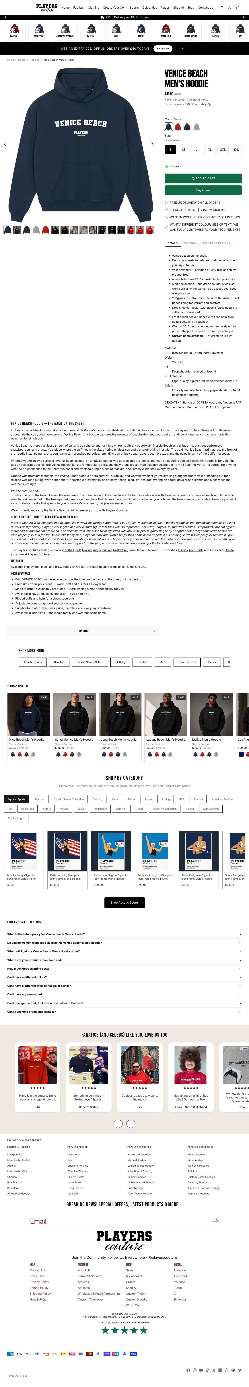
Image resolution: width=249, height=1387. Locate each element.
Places (212, 662)
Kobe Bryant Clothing (140, 1171)
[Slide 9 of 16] (83, 230)
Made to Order (42, 517)
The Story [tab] (190, 243)
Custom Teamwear (90, 1299)
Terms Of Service (89, 1276)
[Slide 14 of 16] (131, 230)
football (68, 550)
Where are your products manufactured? (35, 960)
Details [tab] (173, 243)
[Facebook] (188, 1370)
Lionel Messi (74, 1182)
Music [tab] (81, 808)
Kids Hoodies (195, 1160)
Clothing (120, 662)
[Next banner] (243, 17)
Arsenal (11, 1165)
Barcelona (13, 1188)
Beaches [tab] (39, 799)
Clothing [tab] (98, 799)
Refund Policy (39, 1288)
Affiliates (84, 1288)
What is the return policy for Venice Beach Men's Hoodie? (46, 934)
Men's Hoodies (196, 1154)
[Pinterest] (233, 1370)
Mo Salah (73, 1193)
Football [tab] (198, 799)
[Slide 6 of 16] (55, 230)
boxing (87, 550)
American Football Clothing (203, 1188)
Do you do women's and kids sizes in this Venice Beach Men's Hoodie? (54, 942)
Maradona (73, 1154)
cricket (107, 550)
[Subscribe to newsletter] (215, 1221)
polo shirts (196, 550)
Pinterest (180, 1299)
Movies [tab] (64, 808)
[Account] (230, 7)
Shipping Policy (40, 1293)
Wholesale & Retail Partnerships (99, 1293)
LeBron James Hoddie (140, 1165)
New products (187, 662)
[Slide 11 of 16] (102, 230)
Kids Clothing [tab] (211, 808)
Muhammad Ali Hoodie (140, 1182)
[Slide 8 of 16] (74, 230)
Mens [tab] (115, 799)
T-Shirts (192, 1171)
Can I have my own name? (24, 994)
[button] (83, 631)
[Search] (222, 7)
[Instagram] (194, 1370)
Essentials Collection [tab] (165, 808)
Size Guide (174, 140)
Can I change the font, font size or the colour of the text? (45, 1003)
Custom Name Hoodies (201, 1176)
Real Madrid (14, 1182)
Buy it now (203, 190)
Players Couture (18, 744)
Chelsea (12, 1176)
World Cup (133, 1305)
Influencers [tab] (100, 808)
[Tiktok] (207, 1370)
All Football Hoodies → (20, 1193)
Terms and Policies (17, 1375)
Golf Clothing (135, 1188)
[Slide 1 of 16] (8, 230)
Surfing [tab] (165, 799)
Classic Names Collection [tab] (69, 799)
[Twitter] (214, 1370)
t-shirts (183, 550)
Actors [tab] (47, 808)
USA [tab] (181, 799)
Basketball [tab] (27, 808)
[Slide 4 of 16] (36, 230)
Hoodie (165, 430)
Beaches (59, 662)
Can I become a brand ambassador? (31, 1011)
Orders (130, 1282)
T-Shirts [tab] (138, 808)
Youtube (179, 1282)
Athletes (83, 1282)
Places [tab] (131, 799)
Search (130, 1270)
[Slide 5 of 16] (46, 230)
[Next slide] (153, 145)
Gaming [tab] (120, 808)
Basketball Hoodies (138, 1154)
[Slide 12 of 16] (112, 230)
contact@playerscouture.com (115, 1322)
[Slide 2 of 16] (17, 230)
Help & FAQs (38, 1299)
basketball (120, 550)
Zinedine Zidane (77, 1171)
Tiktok (178, 1288)
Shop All (131, 1288)
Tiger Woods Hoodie (139, 1193)
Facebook (181, 1276)
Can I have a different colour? (27, 977)
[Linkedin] (220, 1370)
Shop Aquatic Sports (125, 902)
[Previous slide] (4, 145)
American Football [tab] (222, 799)
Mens (163, 662)
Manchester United (18, 1160)
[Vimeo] (239, 1370)
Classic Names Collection (92, 662)
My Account (134, 1276)
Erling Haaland (76, 1188)
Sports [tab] (148, 799)
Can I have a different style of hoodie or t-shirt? (39, 986)
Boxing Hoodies (136, 1176)
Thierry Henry (75, 1176)
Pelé (70, 1160)
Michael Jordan (136, 1160)
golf (78, 550)
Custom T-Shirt (136, 1293)
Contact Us (37, 1270)
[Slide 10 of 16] (93, 230)
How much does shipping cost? (28, 968)
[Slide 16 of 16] (150, 230)
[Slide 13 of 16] (121, 230)
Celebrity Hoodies (198, 1182)
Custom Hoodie (136, 1299)
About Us (84, 1270)
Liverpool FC (14, 1154)
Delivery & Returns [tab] (216, 243)
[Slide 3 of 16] (27, 230)
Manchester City (17, 1171)
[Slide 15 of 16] (140, 230)
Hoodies (142, 662)
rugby (97, 550)
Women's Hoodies (198, 1165)
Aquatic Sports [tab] (16, 799)
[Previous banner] (5, 17)
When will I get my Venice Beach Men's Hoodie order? (43, 951)
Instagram (181, 1270)
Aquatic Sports (33, 662)
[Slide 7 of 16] (65, 230)
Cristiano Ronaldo (77, 1165)
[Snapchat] (227, 1370)
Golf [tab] (9, 808)
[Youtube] (201, 1370)
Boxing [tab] (190, 808)
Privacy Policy (39, 1282)
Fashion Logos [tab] (16, 818)
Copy (181, 48)
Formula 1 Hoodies (198, 1193)
